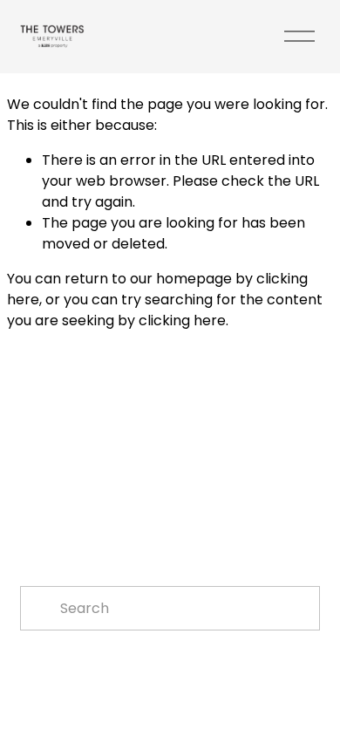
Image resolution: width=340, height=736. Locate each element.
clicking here (182, 320)
